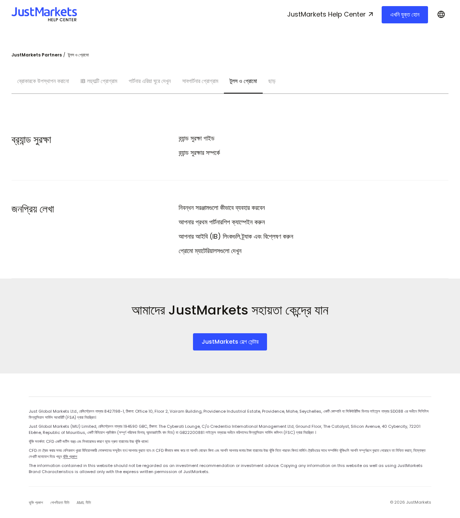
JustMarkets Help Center (326, 14)
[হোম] (44, 14)
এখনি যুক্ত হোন (404, 14)
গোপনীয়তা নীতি (59, 502)
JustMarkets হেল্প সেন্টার (230, 342)
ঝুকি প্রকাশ (36, 502)
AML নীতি (84, 502)
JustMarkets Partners (37, 55)
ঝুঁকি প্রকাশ (70, 456)
